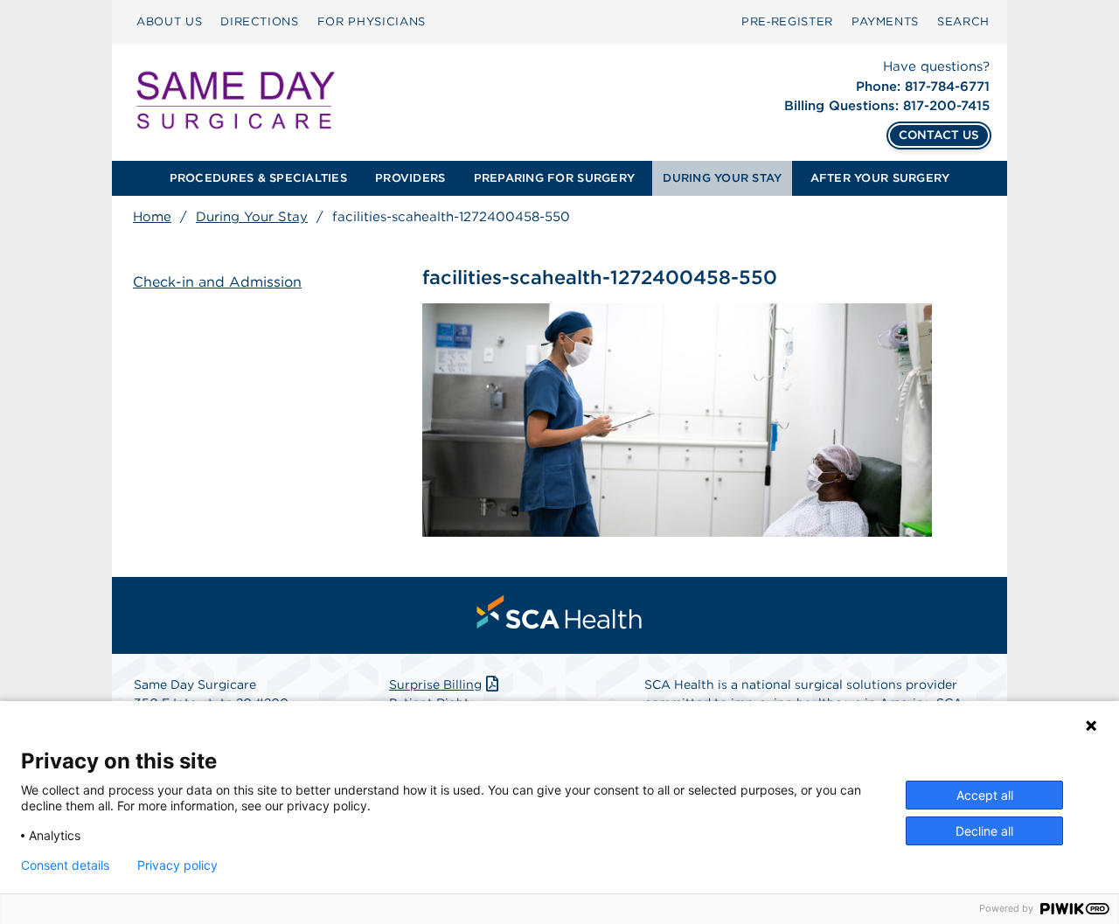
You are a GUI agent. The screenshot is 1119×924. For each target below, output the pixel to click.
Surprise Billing (435, 684)
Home (152, 217)
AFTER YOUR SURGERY (880, 177)
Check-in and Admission (217, 282)
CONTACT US (939, 135)
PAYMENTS (885, 21)
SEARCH (963, 21)
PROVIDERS (410, 177)
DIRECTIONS (259, 21)
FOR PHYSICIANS (371, 21)
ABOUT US (169, 21)
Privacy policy (177, 865)
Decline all (984, 830)
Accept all (984, 795)
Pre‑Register (787, 21)
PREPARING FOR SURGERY (554, 177)
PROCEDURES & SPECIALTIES (258, 177)
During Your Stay (252, 217)
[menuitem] (169, 22)
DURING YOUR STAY (722, 177)
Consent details (65, 865)
